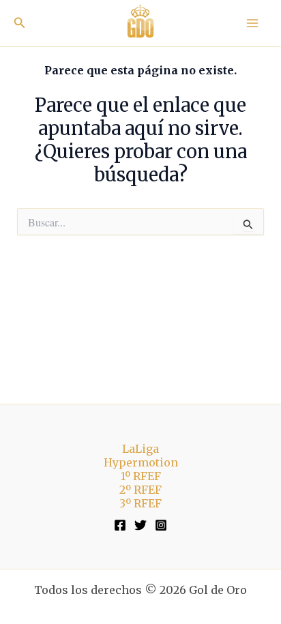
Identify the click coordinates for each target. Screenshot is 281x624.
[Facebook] (120, 525)
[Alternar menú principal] (252, 23)
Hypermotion (141, 462)
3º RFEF (140, 503)
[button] (20, 23)
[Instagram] (161, 525)
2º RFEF (140, 489)
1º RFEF (141, 476)
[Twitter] (140, 525)
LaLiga (140, 449)
